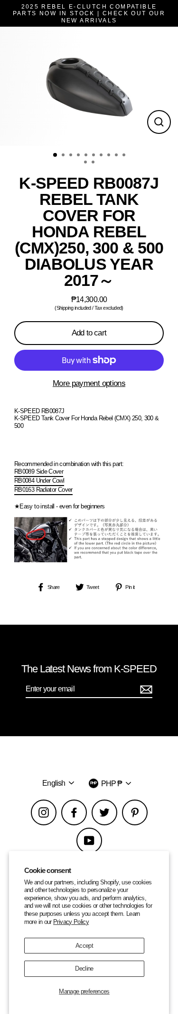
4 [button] (79, 155)
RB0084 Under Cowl (39, 480)
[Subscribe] (144, 689)
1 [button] (55, 155)
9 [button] (117, 155)
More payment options (89, 383)
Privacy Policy (71, 921)
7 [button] (102, 155)
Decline (84, 968)
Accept (84, 945)
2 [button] (64, 155)
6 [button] (94, 155)
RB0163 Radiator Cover (43, 489)
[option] (89, 86)
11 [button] (86, 163)
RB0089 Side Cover (38, 471)
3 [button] (71, 155)
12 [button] (94, 163)
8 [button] (109, 155)
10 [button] (124, 155)
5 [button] (86, 155)
